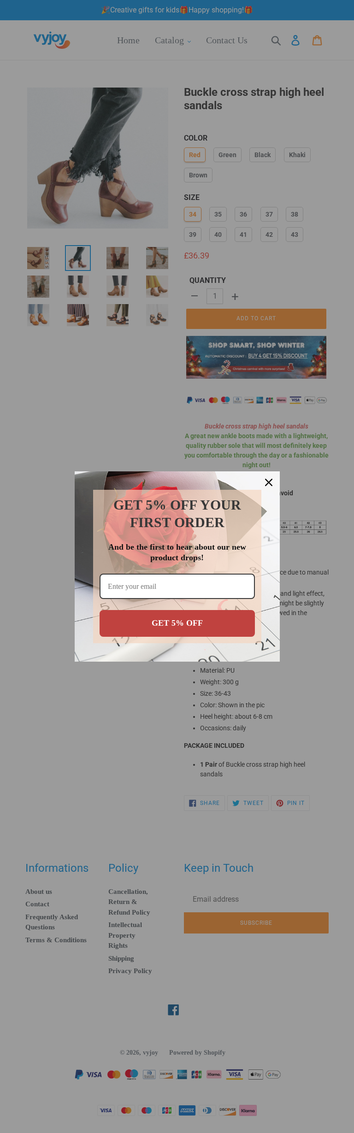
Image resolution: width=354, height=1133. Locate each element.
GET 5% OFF (177, 623)
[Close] (269, 482)
